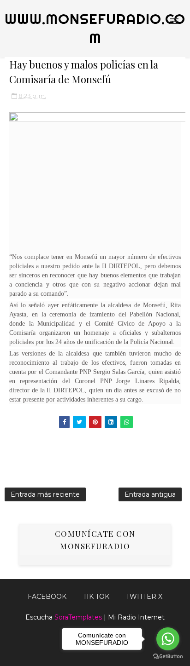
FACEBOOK (47, 596)
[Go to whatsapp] (167, 638)
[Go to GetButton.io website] (168, 657)
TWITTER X (144, 596)
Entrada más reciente (45, 494)
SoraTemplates (78, 617)
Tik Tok (96, 596)
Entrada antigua (150, 494)
